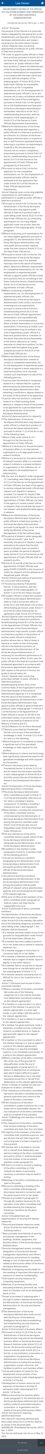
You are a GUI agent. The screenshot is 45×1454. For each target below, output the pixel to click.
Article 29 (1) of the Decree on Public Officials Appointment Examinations (22, 314)
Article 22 (20, 1332)
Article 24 (22, 684)
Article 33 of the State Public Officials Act (22, 937)
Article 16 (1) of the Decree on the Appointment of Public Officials (19, 286)
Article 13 (36, 795)
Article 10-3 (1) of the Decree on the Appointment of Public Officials (20, 161)
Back (2, 3)
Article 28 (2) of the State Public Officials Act (22, 83)
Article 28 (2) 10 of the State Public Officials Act (23, 217)
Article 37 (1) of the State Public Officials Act (23, 250)
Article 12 (30, 735)
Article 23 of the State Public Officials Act (21, 352)
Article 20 (30, 1350)
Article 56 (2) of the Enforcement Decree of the (23, 776)
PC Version (22, 1442)
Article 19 (32, 1344)
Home (42, 3)
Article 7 (9, 1380)
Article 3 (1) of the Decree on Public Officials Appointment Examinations (21, 122)
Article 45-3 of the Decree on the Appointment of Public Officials (21, 624)
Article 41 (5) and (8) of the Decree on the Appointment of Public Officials (23, 565)
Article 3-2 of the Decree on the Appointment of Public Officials (22, 711)
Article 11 (20, 431)
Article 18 (8, 1227)
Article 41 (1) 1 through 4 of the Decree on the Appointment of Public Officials (19, 440)
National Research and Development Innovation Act (23, 780)
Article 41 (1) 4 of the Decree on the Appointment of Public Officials (24, 482)
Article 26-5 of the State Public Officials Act (23, 59)
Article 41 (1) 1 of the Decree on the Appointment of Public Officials (23, 499)
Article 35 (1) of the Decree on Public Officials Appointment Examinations (21, 186)
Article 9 (19, 102)
